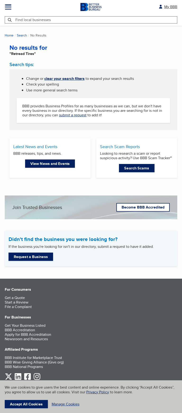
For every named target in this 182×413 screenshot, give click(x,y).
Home (9, 35)
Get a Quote (15, 297)
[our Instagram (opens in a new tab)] (37, 379)
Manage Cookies (65, 404)
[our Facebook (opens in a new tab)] (27, 379)
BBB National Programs (24, 366)
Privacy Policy (97, 392)
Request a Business (31, 256)
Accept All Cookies (26, 404)
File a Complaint (18, 306)
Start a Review (16, 302)
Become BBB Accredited (143, 207)
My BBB (170, 7)
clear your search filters (64, 78)
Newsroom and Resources (26, 339)
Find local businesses (33, 20)
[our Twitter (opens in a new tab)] (8, 379)
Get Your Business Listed (25, 325)
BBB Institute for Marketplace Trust (33, 357)
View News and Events (50, 163)
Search (22, 35)
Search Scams (136, 168)
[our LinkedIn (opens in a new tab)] (18, 379)
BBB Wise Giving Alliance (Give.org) (34, 362)
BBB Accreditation (20, 330)
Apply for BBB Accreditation (28, 334)
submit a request (72, 115)
